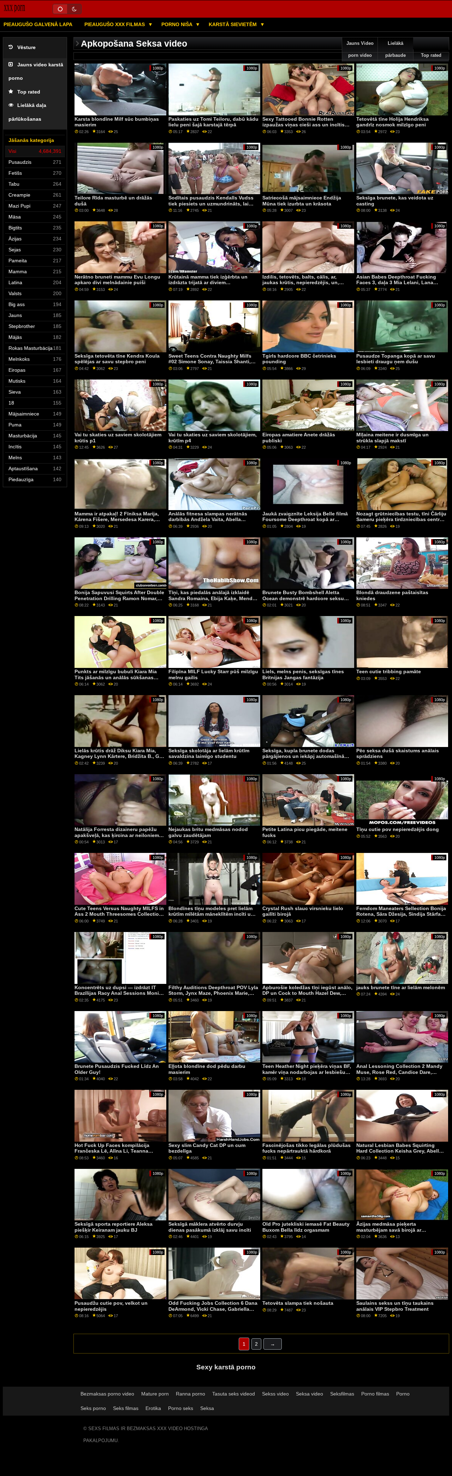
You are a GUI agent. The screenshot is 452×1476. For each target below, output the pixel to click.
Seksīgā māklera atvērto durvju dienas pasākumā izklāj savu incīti (209, 1227)
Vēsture (26, 47)
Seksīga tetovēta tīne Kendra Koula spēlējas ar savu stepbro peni (117, 359)
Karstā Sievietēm (233, 24)
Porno (403, 1394)
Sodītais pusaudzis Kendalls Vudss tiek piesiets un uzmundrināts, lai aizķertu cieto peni (211, 203)
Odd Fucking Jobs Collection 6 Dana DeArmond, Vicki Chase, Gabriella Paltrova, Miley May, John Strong (212, 1308)
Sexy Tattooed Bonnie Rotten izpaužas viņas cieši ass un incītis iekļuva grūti (303, 124)
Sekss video (275, 1394)
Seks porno (93, 1408)
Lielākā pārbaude (395, 49)
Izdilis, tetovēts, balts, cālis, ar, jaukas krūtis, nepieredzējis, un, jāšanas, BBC (300, 282)
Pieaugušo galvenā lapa (38, 24)
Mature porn (155, 1394)
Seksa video (309, 1394)
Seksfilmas (342, 1394)
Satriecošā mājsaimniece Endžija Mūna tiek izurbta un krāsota (301, 201)
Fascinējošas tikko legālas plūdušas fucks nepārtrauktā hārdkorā (306, 1148)
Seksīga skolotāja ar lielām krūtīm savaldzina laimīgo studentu (208, 753)
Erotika (153, 1408)
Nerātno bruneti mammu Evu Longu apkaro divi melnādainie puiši (117, 280)
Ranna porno (190, 1394)
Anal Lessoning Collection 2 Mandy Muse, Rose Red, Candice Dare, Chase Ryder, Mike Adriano (399, 1072)
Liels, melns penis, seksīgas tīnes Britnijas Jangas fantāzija (303, 674)
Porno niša (177, 24)
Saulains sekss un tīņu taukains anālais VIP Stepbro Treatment (395, 1306)
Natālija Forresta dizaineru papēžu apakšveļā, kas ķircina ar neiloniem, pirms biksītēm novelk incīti (117, 835)
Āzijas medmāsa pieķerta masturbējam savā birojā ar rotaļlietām (388, 1229)
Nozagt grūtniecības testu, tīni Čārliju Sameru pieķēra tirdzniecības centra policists (401, 519)
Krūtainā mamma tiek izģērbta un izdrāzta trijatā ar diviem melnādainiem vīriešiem (208, 282)
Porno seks (180, 1408)
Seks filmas (125, 1408)
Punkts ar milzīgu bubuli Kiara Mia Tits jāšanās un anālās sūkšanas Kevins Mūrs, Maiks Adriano (116, 677)
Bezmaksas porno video (107, 1394)
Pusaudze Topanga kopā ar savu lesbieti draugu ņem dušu (395, 359)
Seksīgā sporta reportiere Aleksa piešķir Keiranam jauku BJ (114, 1227)
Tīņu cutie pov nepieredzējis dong (397, 829)
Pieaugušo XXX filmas (115, 24)
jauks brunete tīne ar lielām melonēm (400, 987)
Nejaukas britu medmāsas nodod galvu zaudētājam (208, 832)
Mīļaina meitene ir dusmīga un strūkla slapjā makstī (392, 437)
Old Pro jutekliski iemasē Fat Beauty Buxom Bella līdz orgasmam (306, 1227)
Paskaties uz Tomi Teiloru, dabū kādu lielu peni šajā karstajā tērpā (213, 122)
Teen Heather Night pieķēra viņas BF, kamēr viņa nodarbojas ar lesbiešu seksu (306, 1072)
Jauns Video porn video (360, 49)
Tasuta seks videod (233, 1394)
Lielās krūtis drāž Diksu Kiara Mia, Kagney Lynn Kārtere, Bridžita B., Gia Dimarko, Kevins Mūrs (119, 756)
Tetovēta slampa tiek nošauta (297, 1303)
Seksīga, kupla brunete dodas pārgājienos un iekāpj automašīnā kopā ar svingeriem (303, 756)
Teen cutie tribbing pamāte (388, 671)
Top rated (28, 92)
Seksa (207, 1408)
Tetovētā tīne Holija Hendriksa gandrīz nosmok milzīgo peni (392, 122)
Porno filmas (375, 1394)
